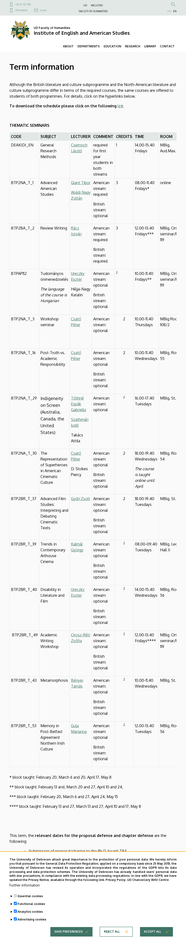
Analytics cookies (30, 911)
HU (169, 11)
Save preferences (68, 931)
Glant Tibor (80, 182)
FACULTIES (97, 5)
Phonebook (21, 10)
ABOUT (68, 46)
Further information (24, 885)
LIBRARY (150, 46)
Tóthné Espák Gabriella (78, 404)
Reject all (112, 931)
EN (175, 11)
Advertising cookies (32, 919)
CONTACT (167, 46)
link (120, 105)
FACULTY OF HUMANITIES (93, 11)
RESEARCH (132, 46)
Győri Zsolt (80, 498)
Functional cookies (31, 904)
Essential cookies (30, 896)
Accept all (152, 931)
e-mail (43, 10)
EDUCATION (112, 46)
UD (85, 5)
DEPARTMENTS (89, 46)
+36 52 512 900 (23, 4)
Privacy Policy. (116, 880)
